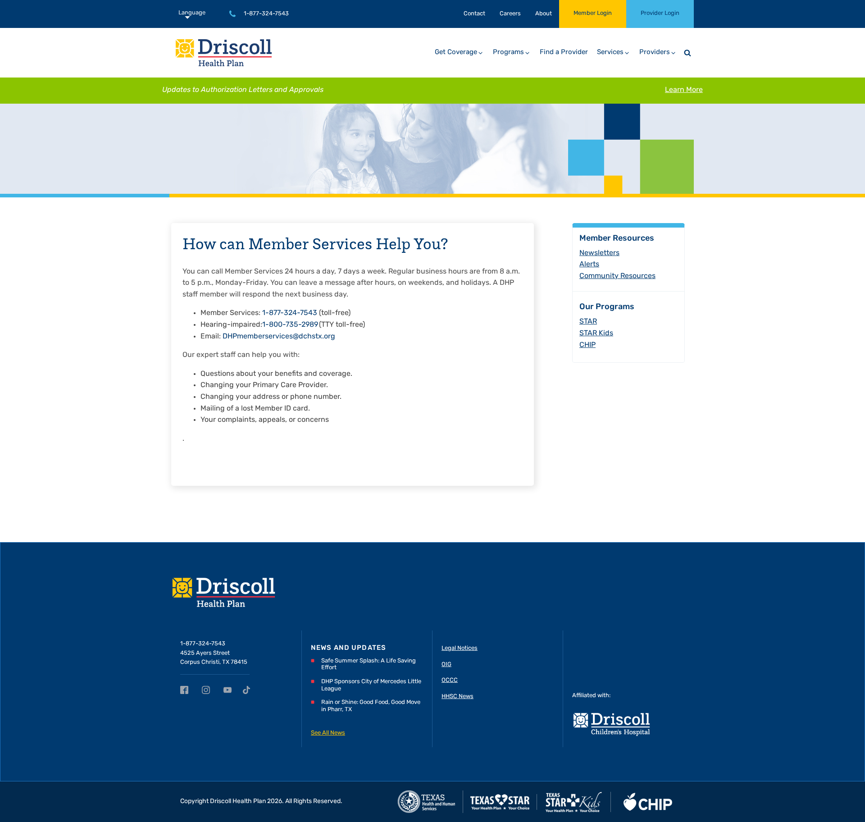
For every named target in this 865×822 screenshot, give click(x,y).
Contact (474, 14)
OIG (446, 664)
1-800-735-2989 (290, 325)
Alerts (589, 264)
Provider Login (660, 13)
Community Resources (617, 276)
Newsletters (599, 253)
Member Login (593, 13)
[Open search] (687, 53)
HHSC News (457, 696)
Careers (510, 14)
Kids (596, 333)
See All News (328, 733)
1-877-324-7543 (266, 14)
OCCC (450, 680)
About (543, 14)
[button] (459, 52)
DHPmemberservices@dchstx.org (279, 336)
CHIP (587, 345)
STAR (588, 321)
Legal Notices (460, 648)
